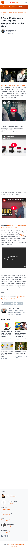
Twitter (13, 299)
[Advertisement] (14, 50)
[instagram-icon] (8, 536)
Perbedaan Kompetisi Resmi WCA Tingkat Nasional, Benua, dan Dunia (7, 354)
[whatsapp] (11, 303)
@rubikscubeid (21, 297)
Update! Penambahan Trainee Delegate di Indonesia (20, 353)
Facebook (4, 299)
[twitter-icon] (5, 536)
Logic (22, 234)
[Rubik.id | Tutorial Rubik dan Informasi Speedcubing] (14, 2)
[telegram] (15, 303)
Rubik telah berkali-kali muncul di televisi (13, 85)
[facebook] (5, 303)
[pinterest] (18, 303)
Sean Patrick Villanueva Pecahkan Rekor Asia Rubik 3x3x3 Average (20, 334)
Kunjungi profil (12, 496)
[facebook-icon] (2, 536)
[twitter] (8, 303)
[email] (21, 303)
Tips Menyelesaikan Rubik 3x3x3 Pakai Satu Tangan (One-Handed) (6, 334)
